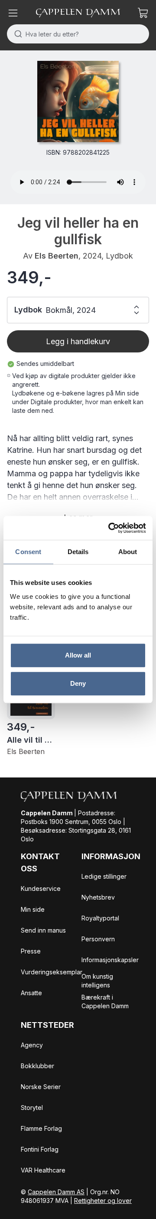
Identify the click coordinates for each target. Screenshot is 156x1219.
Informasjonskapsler (110, 959)
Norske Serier (41, 1086)
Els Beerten (56, 255)
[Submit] (16, 33)
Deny (78, 683)
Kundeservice (41, 888)
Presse (31, 951)
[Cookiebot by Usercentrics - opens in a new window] (110, 528)
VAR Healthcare (43, 1170)
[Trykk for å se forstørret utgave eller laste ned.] (77, 101)
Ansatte (31, 992)
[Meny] (13, 13)
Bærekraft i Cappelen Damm (105, 1001)
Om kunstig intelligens (97, 981)
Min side (33, 909)
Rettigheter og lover (103, 1200)
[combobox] (78, 33)
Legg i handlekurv (78, 341)
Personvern (98, 939)
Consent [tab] (28, 551)
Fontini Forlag (39, 1149)
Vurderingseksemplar (51, 972)
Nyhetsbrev (98, 897)
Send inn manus (43, 930)
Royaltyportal (100, 918)
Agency (32, 1045)
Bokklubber (37, 1066)
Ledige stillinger (104, 876)
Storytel (32, 1107)
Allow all (78, 655)
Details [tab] (78, 551)
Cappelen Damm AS (56, 1192)
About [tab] (127, 551)
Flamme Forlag (41, 1128)
